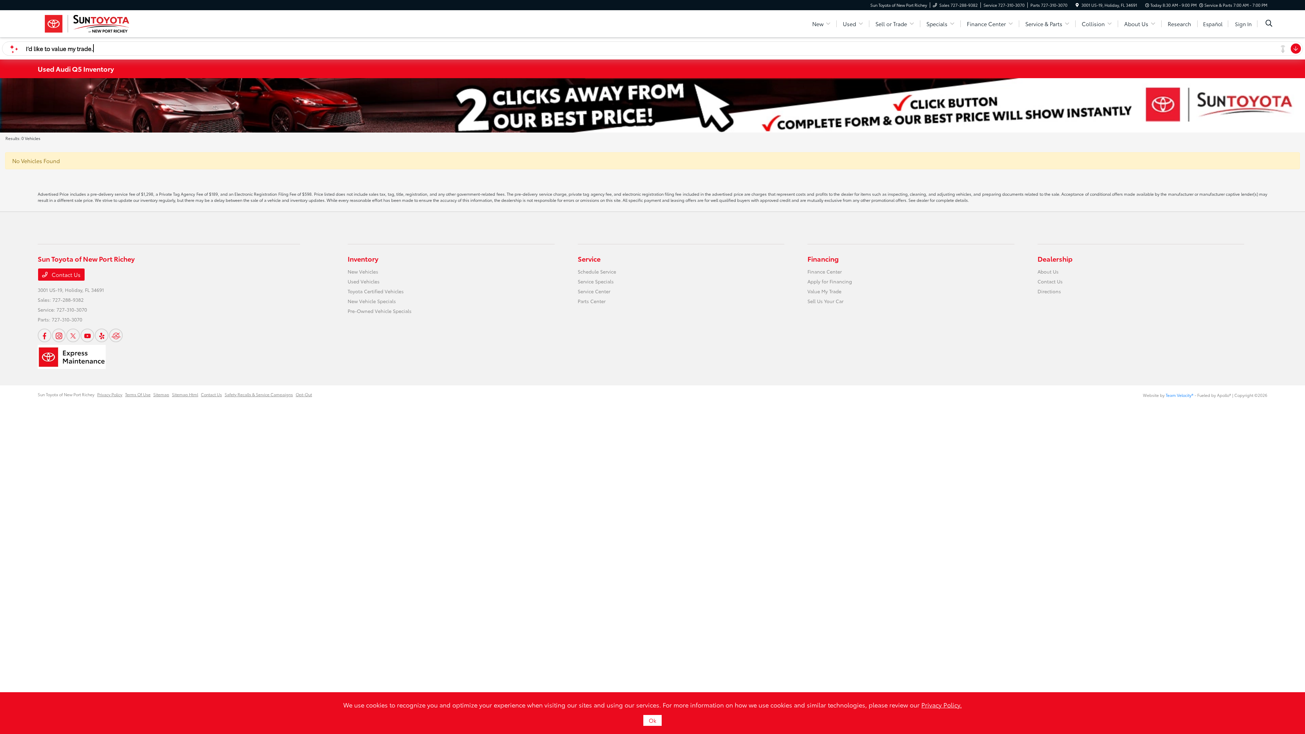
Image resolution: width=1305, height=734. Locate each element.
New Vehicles (363, 271)
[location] (1077, 5)
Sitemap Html (185, 394)
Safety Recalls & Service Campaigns (259, 394)
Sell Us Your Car (825, 301)
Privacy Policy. (941, 704)
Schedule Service (597, 271)
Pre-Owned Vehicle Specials (380, 311)
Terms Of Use (138, 394)
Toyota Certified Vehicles (376, 291)
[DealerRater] (116, 335)
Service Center (594, 291)
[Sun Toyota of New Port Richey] (86, 23)
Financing (823, 258)
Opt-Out (304, 394)
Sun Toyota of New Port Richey (66, 394)
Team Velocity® (1180, 395)
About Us (1048, 271)
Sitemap (161, 394)
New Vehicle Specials (372, 301)
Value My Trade (824, 291)
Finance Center (824, 271)
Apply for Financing (829, 281)
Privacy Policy (109, 394)
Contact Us (65, 274)
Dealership (1055, 258)
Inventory (363, 258)
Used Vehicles (364, 281)
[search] (1269, 24)
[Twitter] (73, 335)
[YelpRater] (101, 335)
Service (589, 258)
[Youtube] (87, 335)
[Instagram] (59, 335)
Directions (1049, 291)
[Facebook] (44, 335)
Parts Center (592, 301)
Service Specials (596, 281)
